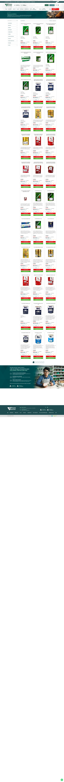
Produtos (16, 412)
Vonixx (9, 45)
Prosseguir (51, 0)
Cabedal (9, 27)
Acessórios (10, 23)
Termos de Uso (37, 0)
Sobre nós (11, 412)
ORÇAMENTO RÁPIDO (26, 101)
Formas (9, 34)
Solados (9, 38)
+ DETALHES (23, 72)
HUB (56, 412)
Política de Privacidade (33, 0)
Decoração (10, 29)
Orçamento (29, 412)
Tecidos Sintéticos (11, 40)
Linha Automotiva (11, 36)
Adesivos (9, 25)
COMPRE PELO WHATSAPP (26, 48)
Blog (21, 412)
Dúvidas (24, 412)
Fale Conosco (35, 412)
